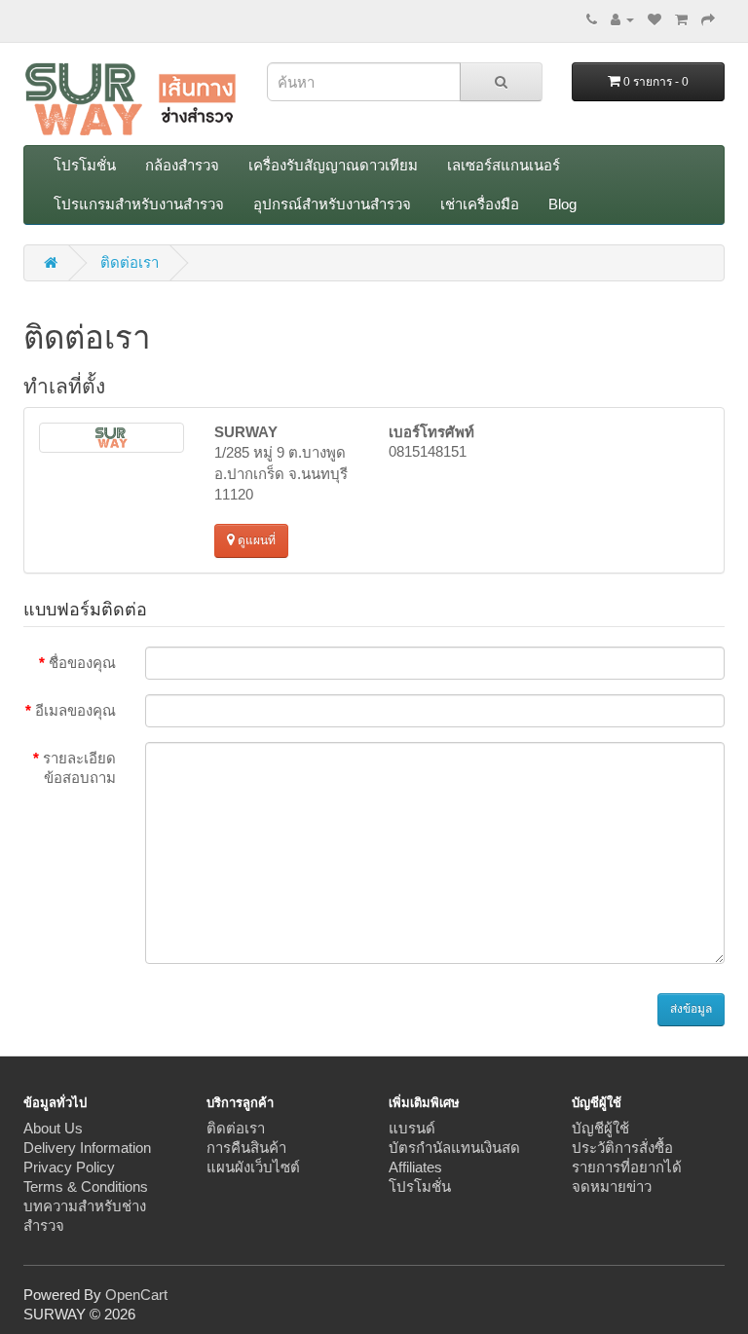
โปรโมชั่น (85, 165)
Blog (562, 204)
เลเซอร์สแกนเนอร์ (503, 165)
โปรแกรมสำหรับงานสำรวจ (139, 204)
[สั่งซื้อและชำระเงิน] (708, 19)
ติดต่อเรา (129, 262)
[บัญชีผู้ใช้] (622, 19)
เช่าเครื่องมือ (479, 204)
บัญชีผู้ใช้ (600, 1128)
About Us (53, 1128)
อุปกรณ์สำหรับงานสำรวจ (332, 204)
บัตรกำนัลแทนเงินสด (454, 1147)
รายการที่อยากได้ (627, 1167)
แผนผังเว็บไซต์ (253, 1167)
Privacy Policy (69, 1167)
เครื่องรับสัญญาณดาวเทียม (333, 165)
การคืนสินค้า (246, 1147)
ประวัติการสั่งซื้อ (622, 1147)
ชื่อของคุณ (82, 662)
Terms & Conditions (85, 1186)
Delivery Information (87, 1147)
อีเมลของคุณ (75, 710)
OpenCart (136, 1294)
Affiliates (415, 1167)
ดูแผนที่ (255, 540)
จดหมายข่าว (612, 1186)
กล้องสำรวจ (182, 165)
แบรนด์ (412, 1128)
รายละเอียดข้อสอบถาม (79, 768)
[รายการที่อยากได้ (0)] (654, 19)
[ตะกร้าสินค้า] (681, 19)
